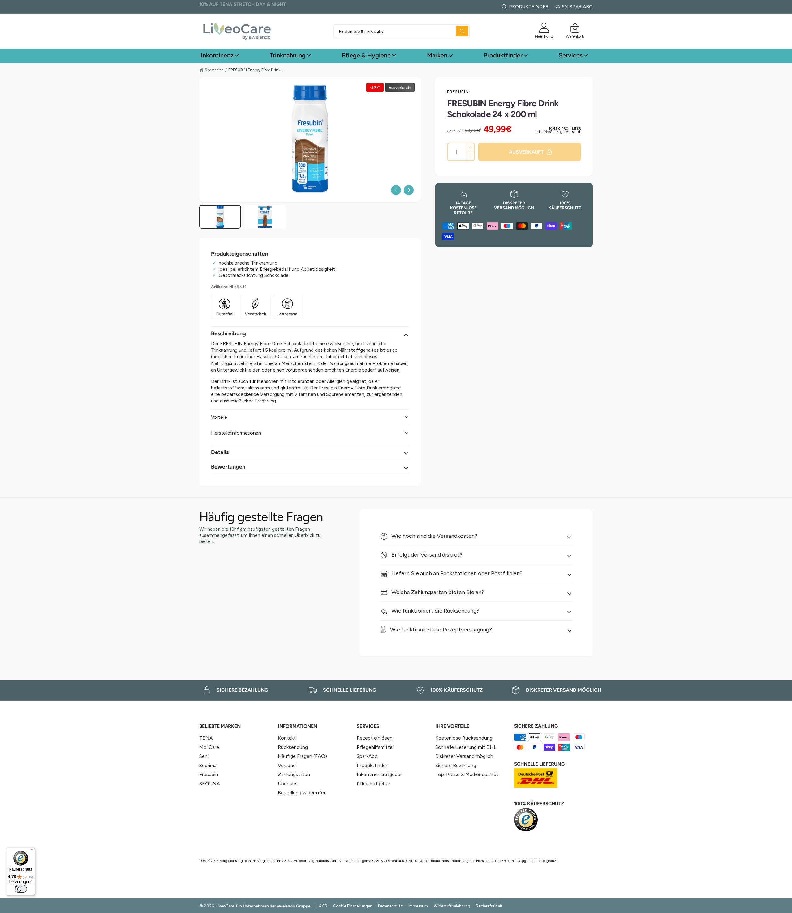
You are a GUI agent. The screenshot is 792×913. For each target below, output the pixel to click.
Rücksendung (293, 747)
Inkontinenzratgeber (379, 774)
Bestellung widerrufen (302, 793)
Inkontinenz (217, 55)
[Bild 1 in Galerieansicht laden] (220, 217)
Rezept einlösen (375, 738)
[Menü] (31, 851)
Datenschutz (390, 905)
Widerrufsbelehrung (452, 905)
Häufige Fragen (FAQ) (302, 756)
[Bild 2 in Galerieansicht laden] (265, 217)
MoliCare (209, 747)
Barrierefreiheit (489, 905)
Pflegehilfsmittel (375, 747)
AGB (323, 905)
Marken (437, 55)
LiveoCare (225, 905)
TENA (206, 738)
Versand (287, 765)
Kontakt (287, 738)
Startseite (214, 69)
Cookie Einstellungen (352, 905)
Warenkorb (575, 36)
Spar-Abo (367, 756)
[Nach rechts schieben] (409, 190)
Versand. (573, 132)
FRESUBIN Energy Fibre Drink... (255, 70)
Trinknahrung (288, 55)
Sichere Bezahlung (455, 765)
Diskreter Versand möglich (464, 756)
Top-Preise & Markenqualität (466, 774)
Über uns (288, 784)
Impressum (418, 905)
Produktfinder (503, 55)
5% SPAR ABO (577, 7)
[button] (575, 28)
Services (571, 55)
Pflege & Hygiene (366, 55)
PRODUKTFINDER (529, 7)
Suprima (208, 765)
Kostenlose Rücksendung (463, 738)
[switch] (21, 889)
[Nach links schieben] (396, 190)
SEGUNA (209, 784)
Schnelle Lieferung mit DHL (465, 747)
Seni (204, 756)
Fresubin (458, 91)
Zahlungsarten (294, 774)
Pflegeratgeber (373, 784)
